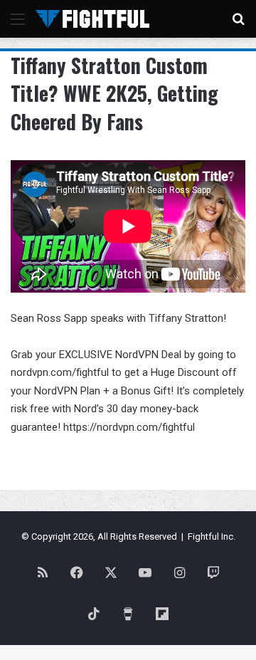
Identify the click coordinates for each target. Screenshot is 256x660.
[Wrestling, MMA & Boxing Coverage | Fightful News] (92, 19)
